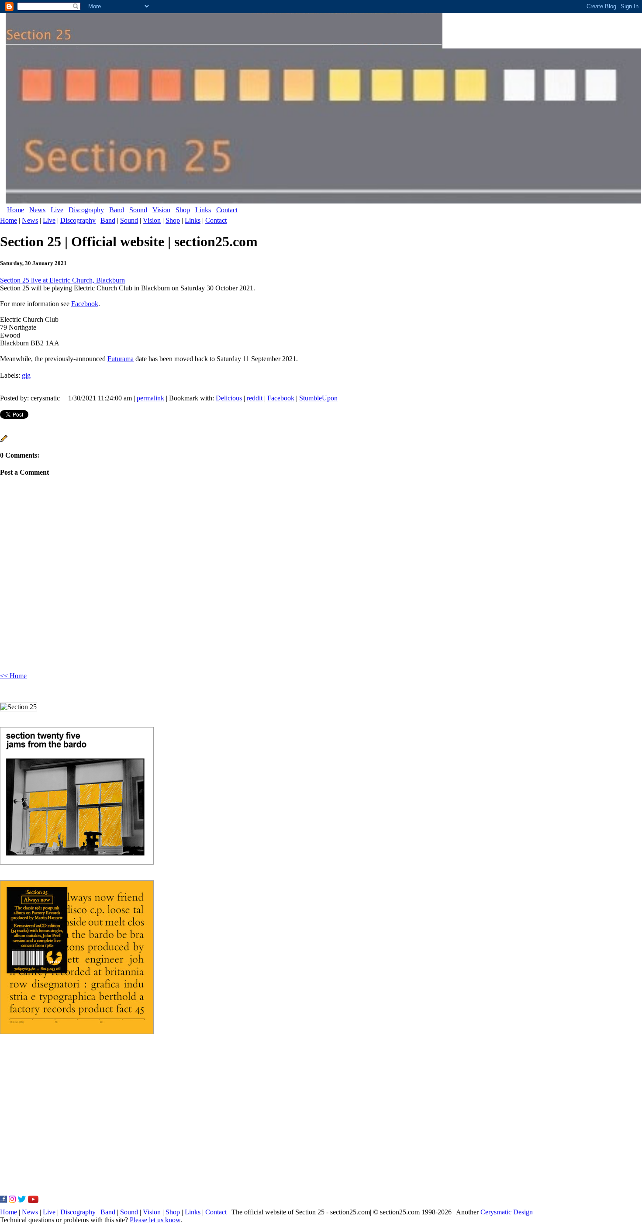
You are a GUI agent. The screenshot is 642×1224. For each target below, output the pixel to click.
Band (116, 210)
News (37, 210)
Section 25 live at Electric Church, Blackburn (62, 280)
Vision (161, 210)
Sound (138, 210)
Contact (227, 210)
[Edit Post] (4, 440)
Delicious (229, 398)
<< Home (13, 675)
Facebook (84, 303)
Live (57, 210)
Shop (183, 210)
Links (203, 210)
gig (26, 375)
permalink (150, 398)
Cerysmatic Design (506, 1212)
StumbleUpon (318, 398)
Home (15, 210)
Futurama (120, 358)
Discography (86, 210)
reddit (254, 398)
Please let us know (155, 1220)
